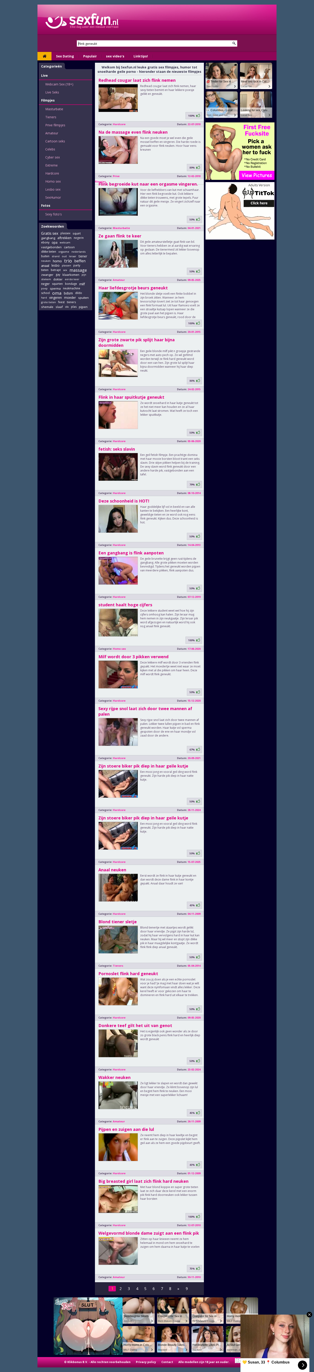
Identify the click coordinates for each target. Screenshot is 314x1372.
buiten (45, 256)
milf (82, 284)
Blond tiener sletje (117, 921)
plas (74, 307)
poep (44, 288)
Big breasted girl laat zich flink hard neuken (143, 1181)
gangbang (48, 238)
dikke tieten (48, 252)
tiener (83, 256)
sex (65, 270)
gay (58, 275)
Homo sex (53, 181)
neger (45, 284)
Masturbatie (54, 109)
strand (56, 256)
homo (57, 261)
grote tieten (48, 302)
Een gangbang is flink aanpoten (131, 553)
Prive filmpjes (55, 125)
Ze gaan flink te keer (119, 236)
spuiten (83, 298)
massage (78, 270)
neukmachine (71, 288)
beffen (80, 261)
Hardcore (52, 173)
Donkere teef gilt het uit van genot (135, 1025)
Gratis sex (49, 233)
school (45, 293)
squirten (57, 284)
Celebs (50, 149)
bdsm (68, 293)
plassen (66, 265)
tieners (71, 302)
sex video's (115, 56)
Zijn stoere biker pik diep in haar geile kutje (143, 766)
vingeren (55, 297)
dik (67, 306)
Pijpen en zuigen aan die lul (126, 1129)
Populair (90, 56)
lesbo (55, 265)
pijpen (83, 307)
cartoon (69, 247)
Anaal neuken (112, 869)
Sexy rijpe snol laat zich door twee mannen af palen (145, 711)
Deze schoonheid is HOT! (123, 501)
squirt (77, 233)
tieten (45, 270)
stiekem (46, 279)
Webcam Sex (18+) (59, 84)
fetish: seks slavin (116, 449)
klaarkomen (71, 275)
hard (44, 297)
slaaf (59, 307)
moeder (70, 297)
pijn (84, 274)
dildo (78, 293)
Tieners (50, 117)
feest (61, 302)
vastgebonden (51, 247)
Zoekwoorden (52, 226)
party (76, 265)
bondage (71, 284)
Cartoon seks (55, 141)
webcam (65, 242)
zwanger (47, 275)
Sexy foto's (53, 214)
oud (64, 256)
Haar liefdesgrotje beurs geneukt (133, 288)
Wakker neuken (114, 1077)
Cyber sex (52, 157)
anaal (45, 265)
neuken (46, 261)
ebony (45, 242)
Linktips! (141, 56)
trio (68, 261)
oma (57, 293)
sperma (55, 288)
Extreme (51, 165)
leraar (72, 256)
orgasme (63, 251)
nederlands (78, 251)
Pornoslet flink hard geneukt (128, 973)
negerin (79, 238)
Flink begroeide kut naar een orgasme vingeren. (148, 184)
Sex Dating (65, 56)
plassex (65, 233)
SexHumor (53, 197)
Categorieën (51, 66)
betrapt (56, 270)
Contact (167, 1362)
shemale (47, 307)
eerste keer (72, 279)
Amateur (51, 133)
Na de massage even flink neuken (133, 132)
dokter (58, 279)
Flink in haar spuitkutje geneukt (131, 397)
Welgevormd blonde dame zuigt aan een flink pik (148, 1233)
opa (54, 242)
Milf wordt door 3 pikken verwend (133, 656)
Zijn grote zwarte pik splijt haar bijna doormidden (136, 342)
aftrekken (64, 238)
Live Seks (52, 92)
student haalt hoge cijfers (125, 604)
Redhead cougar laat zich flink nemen (137, 80)
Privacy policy (146, 1362)
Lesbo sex (52, 189)
